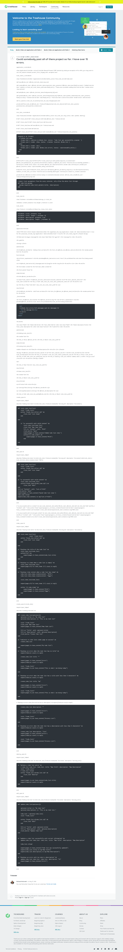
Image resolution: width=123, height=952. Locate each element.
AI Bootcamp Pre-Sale (34, 2)
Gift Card (81, 931)
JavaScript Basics (60, 918)
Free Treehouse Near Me (107, 928)
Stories (81, 926)
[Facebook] (101, 949)
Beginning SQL (38, 923)
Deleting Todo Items (78, 50)
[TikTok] (112, 949)
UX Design (17, 928)
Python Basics (59, 923)
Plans (24, 7)
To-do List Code (51, 884)
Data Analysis (17, 926)
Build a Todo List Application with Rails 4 (29, 50)
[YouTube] (98, 949)
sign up (27, 897)
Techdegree (43, 7)
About (81, 918)
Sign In (100, 7)
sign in (21, 897)
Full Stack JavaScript (19, 920)
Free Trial (109, 7)
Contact (81, 928)
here (40, 25)
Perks (101, 923)
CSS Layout (58, 926)
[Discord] (116, 949)
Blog (80, 920)
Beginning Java (38, 926)
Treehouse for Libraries (106, 931)
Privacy (20, 949)
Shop (101, 926)
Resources (66, 7)
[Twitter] (94, 949)
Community (54, 7)
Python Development (20, 923)
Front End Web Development (22, 918)
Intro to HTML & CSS (60, 920)
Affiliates (102, 920)
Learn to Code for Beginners (42, 918)
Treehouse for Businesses (107, 934)
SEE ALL (16, 932)
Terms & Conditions (11, 949)
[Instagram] (109, 949)
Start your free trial (22, 39)
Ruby (12, 50)
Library (32, 7)
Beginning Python (39, 920)
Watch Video (107, 50)
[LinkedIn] (105, 949)
